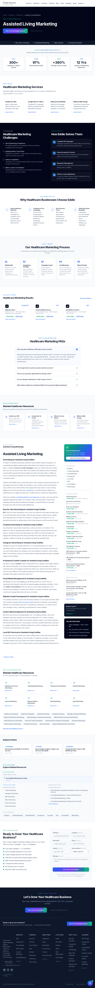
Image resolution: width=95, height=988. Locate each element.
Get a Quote (33, 962)
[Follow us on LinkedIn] (4, 970)
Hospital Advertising (43, 714)
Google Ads (71, 476)
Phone (76, 840)
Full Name (56, 832)
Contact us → (69, 613)
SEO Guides (85, 938)
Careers (80, 3)
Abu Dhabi (59, 942)
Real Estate (45, 945)
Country (58, 848)
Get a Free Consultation (71, 869)
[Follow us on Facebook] (11, 970)
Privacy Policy (79, 876)
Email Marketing (72, 473)
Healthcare (19, 15)
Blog (57, 3)
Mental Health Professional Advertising (66, 717)
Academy (68, 3)
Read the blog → (70, 599)
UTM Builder (72, 950)
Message (58, 856)
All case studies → (86, 298)
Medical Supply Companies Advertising (39, 717)
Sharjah (58, 945)
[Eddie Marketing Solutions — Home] (11, 3)
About (75, 3)
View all (18, 961)
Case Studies (33, 945)
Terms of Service (80, 984)
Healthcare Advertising (11, 714)
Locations (44, 3)
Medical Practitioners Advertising (14, 717)
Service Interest (79, 848)
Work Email (56, 840)
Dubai (57, 938)
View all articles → (54, 804)
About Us (32, 938)
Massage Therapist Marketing (76, 714)
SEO (68, 481)
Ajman (57, 948)
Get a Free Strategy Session (15, 31)
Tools (62, 3)
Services (29, 3)
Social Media (71, 484)
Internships (32, 955)
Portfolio (51, 3)
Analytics (70, 468)
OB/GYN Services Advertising (13, 720)
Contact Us (32, 958)
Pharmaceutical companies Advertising (57, 720)
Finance (44, 952)
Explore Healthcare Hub (59, 910)
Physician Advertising (78, 720)
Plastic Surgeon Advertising (12, 724)
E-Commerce (46, 948)
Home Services (47, 955)
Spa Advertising (44, 724)
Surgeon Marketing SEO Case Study (63, 724)
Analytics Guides (87, 953)
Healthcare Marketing (27, 714)
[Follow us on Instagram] (8, 970)
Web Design (71, 486)
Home (5, 15)
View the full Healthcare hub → (13, 728)
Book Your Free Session (78, 458)
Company (77, 832)
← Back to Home (8, 657)
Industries (36, 3)
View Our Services (36, 31)
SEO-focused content (26, 602)
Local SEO (70, 479)
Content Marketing (73, 471)
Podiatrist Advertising (30, 724)
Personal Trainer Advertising (33, 720)
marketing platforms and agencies (27, 497)
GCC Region (59, 957)
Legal (44, 942)
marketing (29, 490)
